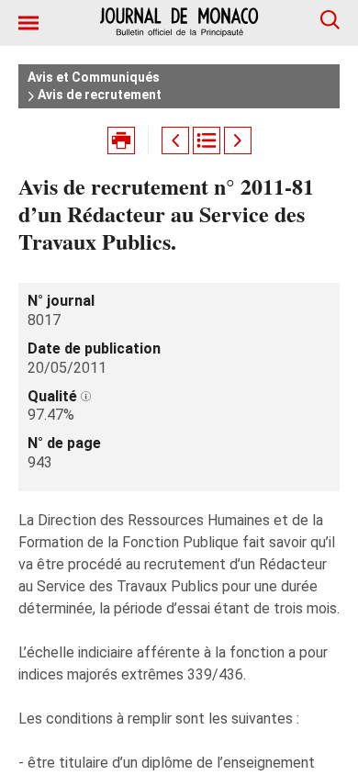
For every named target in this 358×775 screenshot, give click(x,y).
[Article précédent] (175, 140)
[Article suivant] (238, 140)
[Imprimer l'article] (121, 140)
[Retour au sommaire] (206, 140)
